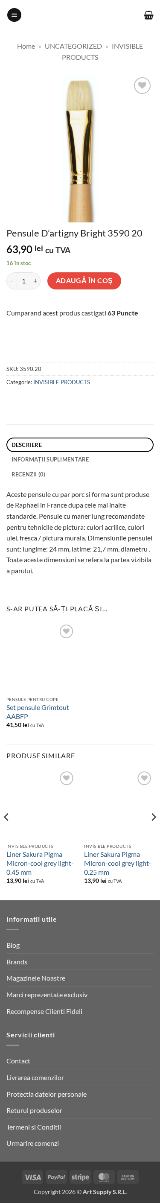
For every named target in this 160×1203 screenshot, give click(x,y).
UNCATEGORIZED (73, 46)
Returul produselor (34, 1110)
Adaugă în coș (84, 280)
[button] (14, 15)
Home (26, 46)
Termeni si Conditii (33, 1127)
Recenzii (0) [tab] (29, 474)
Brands (16, 962)
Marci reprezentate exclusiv (46, 994)
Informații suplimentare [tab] (50, 459)
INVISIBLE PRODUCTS (61, 382)
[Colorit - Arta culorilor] (80, 15)
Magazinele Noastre (35, 978)
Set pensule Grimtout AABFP (37, 711)
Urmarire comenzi (32, 1143)
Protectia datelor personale (46, 1094)
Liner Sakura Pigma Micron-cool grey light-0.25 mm (117, 863)
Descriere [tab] (27, 444)
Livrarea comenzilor (35, 1077)
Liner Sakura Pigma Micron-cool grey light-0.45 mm (40, 863)
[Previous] (7, 833)
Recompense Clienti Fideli (44, 1011)
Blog (13, 945)
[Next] (153, 833)
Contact (18, 1061)
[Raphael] (59, 348)
